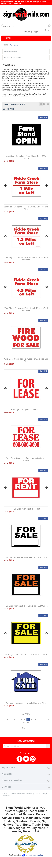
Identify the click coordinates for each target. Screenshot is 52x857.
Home (5, 45)
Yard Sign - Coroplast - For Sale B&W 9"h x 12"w (26, 557)
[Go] (48, 746)
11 (39, 719)
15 (28, 723)
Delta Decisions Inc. (34, 855)
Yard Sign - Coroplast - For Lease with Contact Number (26, 459)
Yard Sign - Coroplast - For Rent (26, 509)
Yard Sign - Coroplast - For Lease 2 (26, 410)
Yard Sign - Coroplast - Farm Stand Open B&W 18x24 (26, 157)
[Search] (49, 26)
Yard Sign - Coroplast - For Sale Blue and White (26, 703)
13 (47, 719)
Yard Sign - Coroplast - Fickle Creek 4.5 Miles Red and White (26, 309)
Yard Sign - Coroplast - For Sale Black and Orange (26, 606)
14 (24, 723)
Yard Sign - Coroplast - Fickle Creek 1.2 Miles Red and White (26, 258)
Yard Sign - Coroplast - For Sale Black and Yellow (26, 654)
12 (43, 719)
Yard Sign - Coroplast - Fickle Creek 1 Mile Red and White (26, 208)
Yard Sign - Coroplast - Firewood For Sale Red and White (26, 360)
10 (35, 719)
